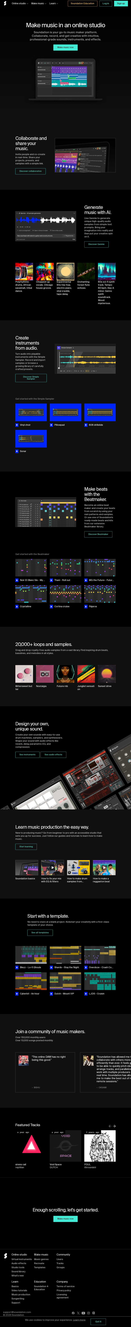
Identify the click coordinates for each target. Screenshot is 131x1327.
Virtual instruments (22, 1259)
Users (60, 1259)
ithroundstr (90, 1167)
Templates (39, 1267)
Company (62, 1282)
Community (63, 1255)
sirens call (20, 1164)
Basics (15, 1286)
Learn (52, 3)
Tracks (60, 1263)
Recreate (39, 1263)
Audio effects (19, 1263)
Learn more (79, 1320)
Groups (61, 1267)
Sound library (18, 1272)
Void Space (56, 1164)
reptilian (19, 1167)
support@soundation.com (17, 1312)
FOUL (87, 1164)
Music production (21, 1295)
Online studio (19, 3)
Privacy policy (64, 1290)
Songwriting (18, 1299)
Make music (37, 3)
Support (16, 1303)
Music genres (41, 1259)
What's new (18, 1276)
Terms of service (66, 1286)
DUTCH (54, 1167)
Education (40, 1282)
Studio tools (18, 1267)
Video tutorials (19, 1290)
